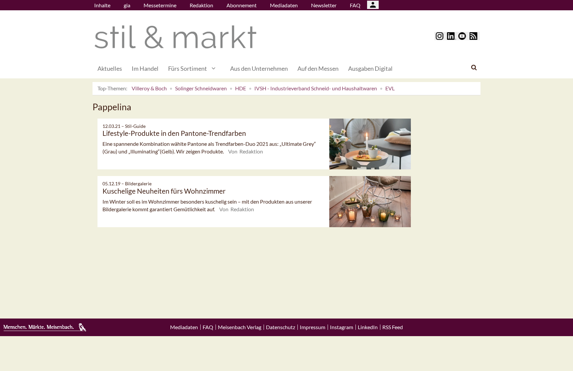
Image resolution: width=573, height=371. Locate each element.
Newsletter (324, 5)
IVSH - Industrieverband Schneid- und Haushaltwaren (315, 88)
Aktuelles (109, 68)
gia (127, 5)
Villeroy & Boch (149, 88)
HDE (240, 88)
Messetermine (160, 5)
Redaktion (201, 5)
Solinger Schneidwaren (201, 88)
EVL (390, 88)
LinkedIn (368, 327)
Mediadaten (284, 5)
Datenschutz (280, 327)
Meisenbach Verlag (239, 327)
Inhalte (102, 5)
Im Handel (145, 68)
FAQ (355, 5)
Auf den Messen (318, 68)
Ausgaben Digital (370, 68)
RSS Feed (392, 327)
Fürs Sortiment (187, 68)
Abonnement (241, 5)
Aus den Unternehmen (259, 68)
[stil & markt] (175, 37)
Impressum (312, 327)
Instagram (341, 327)
